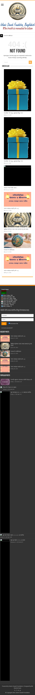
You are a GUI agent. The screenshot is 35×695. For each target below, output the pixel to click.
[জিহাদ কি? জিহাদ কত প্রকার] (1, 387)
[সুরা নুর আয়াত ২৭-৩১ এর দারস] (5, 610)
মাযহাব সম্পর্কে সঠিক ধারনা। (10, 188)
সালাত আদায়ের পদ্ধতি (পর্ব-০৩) (11, 208)
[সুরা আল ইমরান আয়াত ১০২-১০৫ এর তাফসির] (1, 535)
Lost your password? (7, 328)
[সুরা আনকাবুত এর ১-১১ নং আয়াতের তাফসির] (5, 462)
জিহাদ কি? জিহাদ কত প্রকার (9, 387)
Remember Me (14, 323)
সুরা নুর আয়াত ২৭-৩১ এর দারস (18, 540)
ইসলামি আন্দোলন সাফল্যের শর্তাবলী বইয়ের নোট (21, 379)
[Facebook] (16, 690)
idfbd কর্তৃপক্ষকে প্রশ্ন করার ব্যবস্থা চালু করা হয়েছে (16, 229)
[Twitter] (18, 690)
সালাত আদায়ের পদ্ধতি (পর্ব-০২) (11, 270)
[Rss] (15, 690)
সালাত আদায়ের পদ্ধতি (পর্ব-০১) (18, 367)
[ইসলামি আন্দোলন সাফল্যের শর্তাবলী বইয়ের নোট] (5, 382)
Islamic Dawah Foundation (16, 686)
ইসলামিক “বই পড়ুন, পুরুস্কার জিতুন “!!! (13, 113)
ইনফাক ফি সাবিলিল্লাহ (8, 35)
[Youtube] (20, 690)
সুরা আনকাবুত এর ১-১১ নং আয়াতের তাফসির (21, 392)
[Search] (30, 62)
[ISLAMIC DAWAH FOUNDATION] (17, 10)
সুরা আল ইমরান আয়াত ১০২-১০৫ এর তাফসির (13, 535)
